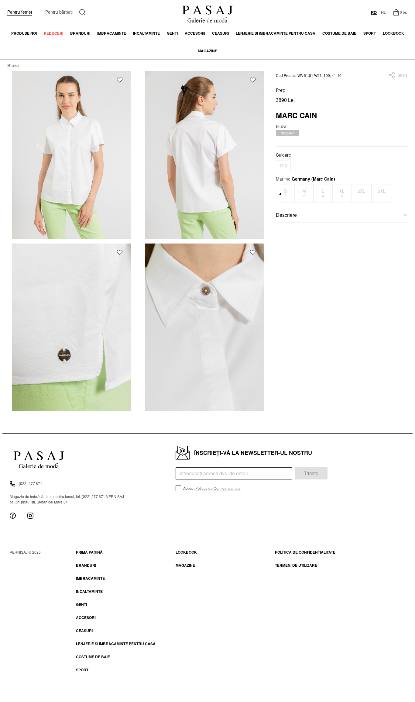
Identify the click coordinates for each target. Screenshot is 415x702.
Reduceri (53, 33)
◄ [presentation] (280, 193)
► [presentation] (404, 193)
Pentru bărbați (59, 12)
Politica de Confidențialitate (218, 488)
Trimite (311, 473)
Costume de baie (339, 33)
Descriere (286, 214)
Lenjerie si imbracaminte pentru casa (275, 33)
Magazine (207, 51)
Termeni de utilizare (296, 565)
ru (383, 12)
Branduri (80, 33)
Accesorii (195, 33)
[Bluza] (71, 155)
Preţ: (280, 90)
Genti (172, 33)
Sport (82, 670)
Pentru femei (19, 12)
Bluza (13, 65)
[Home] (207, 12)
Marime (305, 179)
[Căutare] (82, 11)
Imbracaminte (111, 33)
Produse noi (24, 33)
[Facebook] (13, 515)
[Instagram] (30, 515)
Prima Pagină (89, 552)
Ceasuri (220, 33)
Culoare (283, 155)
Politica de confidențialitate (305, 552)
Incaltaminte (146, 33)
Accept (211, 488)
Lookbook (186, 552)
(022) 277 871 (30, 483)
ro (374, 12)
